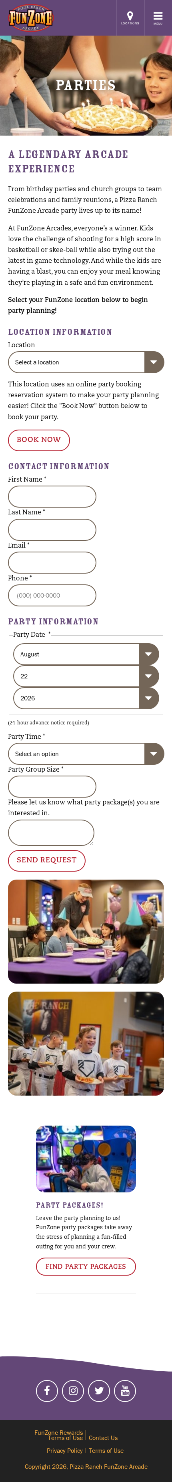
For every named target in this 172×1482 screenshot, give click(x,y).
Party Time (26, 737)
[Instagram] (73, 1391)
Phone (20, 579)
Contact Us (103, 1438)
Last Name (26, 513)
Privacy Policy (65, 1450)
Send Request (47, 860)
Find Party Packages (86, 1267)
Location (21, 345)
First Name (27, 480)
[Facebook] (47, 1391)
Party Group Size (36, 770)
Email (19, 546)
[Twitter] (99, 1391)
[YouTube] (125, 1391)
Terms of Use (106, 1450)
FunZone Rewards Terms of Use (58, 1435)
